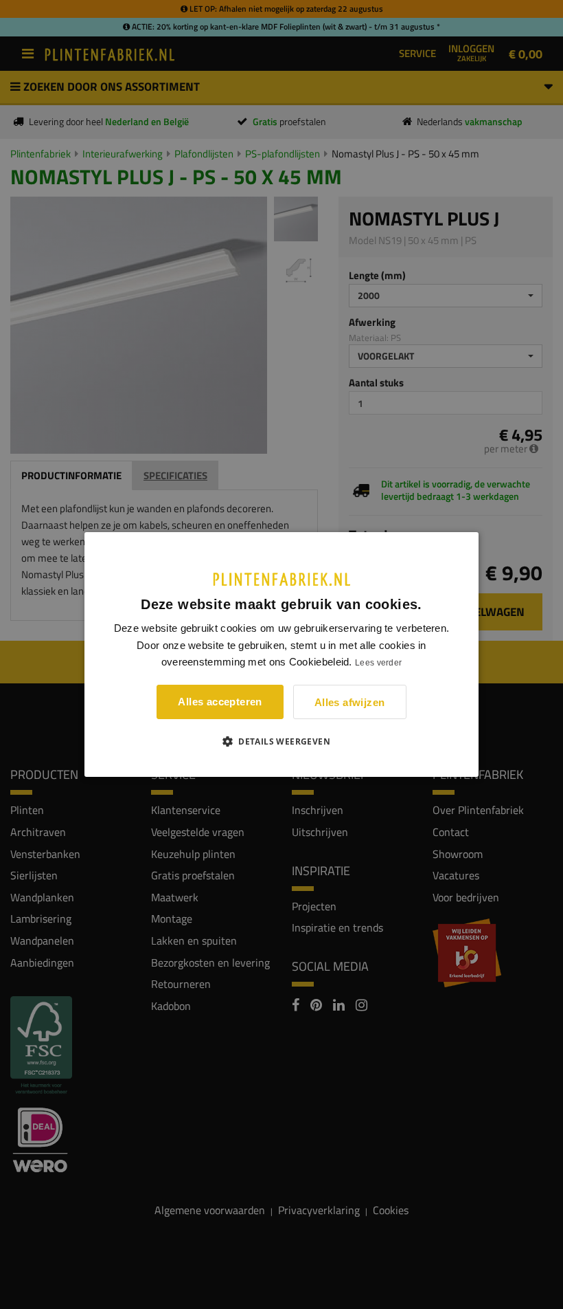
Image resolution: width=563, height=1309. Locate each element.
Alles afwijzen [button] (349, 702)
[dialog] (281, 654)
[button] (281, 741)
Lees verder (378, 663)
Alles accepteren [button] (220, 701)
